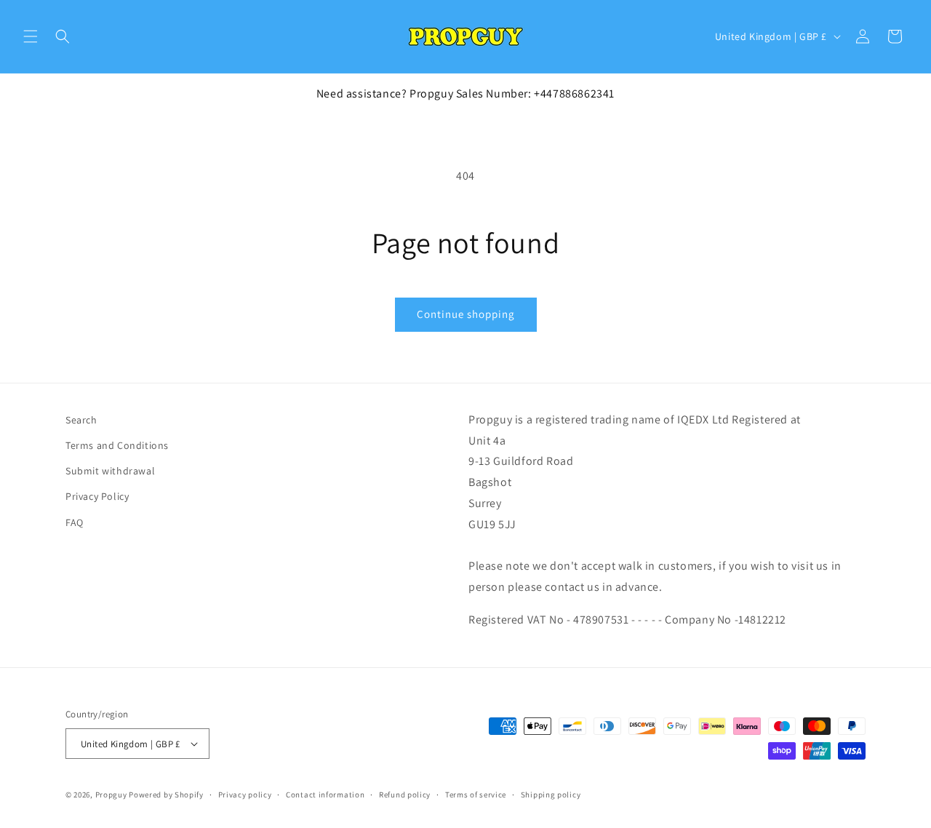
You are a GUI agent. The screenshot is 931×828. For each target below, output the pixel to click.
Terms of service (475, 794)
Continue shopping (466, 314)
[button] (31, 36)
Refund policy (405, 794)
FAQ (74, 521)
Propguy (111, 794)
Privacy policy (245, 794)
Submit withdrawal (110, 470)
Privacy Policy (97, 496)
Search (81, 419)
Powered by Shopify (166, 794)
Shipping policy (551, 794)
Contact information (325, 794)
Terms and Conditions (117, 445)
